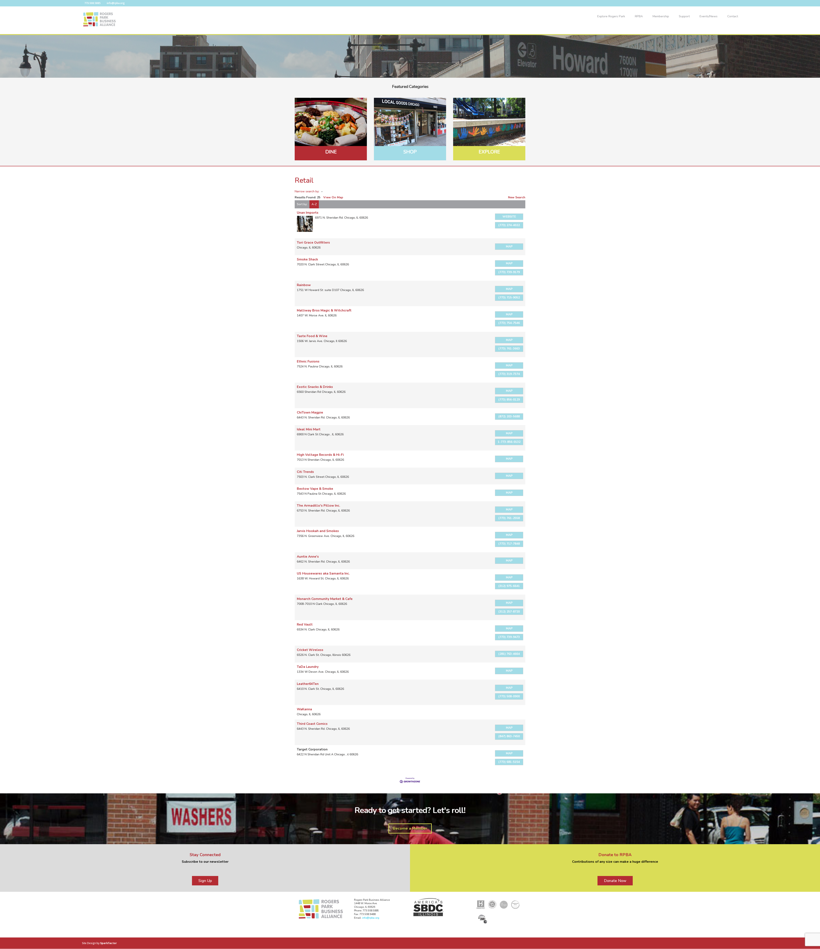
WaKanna (304, 709)
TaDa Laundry (308, 666)
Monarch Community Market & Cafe (325, 599)
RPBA (639, 16)
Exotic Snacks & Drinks (315, 387)
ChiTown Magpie (310, 412)
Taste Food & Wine (312, 336)
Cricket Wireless (310, 650)
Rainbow (304, 285)
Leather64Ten (308, 683)
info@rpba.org (370, 918)
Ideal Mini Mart (309, 429)
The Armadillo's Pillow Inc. (318, 505)
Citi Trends (305, 471)
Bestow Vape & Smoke (315, 488)
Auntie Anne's (308, 556)
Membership (661, 16)
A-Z (314, 204)
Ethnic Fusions (308, 361)
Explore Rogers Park (611, 16)
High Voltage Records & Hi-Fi (320, 454)
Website (509, 217)
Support (684, 16)
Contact (732, 16)
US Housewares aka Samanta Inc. (323, 573)
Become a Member (410, 828)
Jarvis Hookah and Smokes (318, 531)
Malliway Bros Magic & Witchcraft (324, 310)
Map (509, 246)
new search (516, 197)
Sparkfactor (108, 943)
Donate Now (615, 880)
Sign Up (205, 880)
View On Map (333, 197)
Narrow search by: (307, 191)
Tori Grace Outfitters (313, 242)
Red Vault (305, 624)
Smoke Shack (307, 259)
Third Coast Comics (312, 723)
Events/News (709, 16)
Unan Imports (307, 212)
